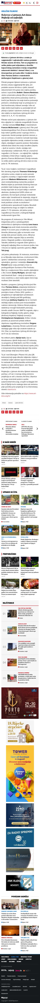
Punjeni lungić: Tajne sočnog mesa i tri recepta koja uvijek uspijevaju (29, 592)
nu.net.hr (26, 990)
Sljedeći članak (37, 428)
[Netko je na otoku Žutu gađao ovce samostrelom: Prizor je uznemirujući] (10, 584)
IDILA (22, 425)
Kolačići (3, 976)
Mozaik (21, 959)
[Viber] (10, 48)
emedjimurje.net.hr (5, 986)
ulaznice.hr (11, 389)
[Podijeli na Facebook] (2, 48)
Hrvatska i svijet (23, 651)
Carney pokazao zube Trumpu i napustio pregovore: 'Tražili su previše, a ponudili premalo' (30, 481)
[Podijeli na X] (6, 48)
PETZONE (23, 507)
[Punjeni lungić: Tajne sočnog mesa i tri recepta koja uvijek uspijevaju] (30, 584)
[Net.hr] (4, 970)
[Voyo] (11, 970)
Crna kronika (6, 522)
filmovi (4, 403)
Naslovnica (5, 957)
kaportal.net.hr (32, 986)
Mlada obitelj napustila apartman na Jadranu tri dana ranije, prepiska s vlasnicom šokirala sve (26, 612)
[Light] (23, 3)
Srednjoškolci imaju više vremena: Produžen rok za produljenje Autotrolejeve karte (29, 916)
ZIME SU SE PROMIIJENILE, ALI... (8, 538)
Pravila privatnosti (22, 976)
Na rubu (4, 962)
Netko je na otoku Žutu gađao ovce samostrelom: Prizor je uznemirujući (9, 592)
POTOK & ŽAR (24, 537)
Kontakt (33, 979)
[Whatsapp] (14, 48)
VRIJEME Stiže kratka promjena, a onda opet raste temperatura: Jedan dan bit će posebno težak (27, 677)
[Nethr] (27, 970)
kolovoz (10, 403)
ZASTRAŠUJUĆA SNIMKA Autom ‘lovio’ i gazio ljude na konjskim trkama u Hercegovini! (27, 661)
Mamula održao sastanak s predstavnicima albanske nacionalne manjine (12, 430)
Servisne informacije (6, 979)
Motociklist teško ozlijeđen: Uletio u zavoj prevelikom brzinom (29, 458)
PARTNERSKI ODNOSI (11, 425)
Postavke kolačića (11, 976)
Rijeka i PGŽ (25, 522)
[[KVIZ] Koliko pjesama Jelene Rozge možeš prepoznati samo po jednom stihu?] (30, 562)
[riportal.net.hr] (4, 998)
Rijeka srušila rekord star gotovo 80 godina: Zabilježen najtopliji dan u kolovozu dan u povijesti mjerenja (29, 944)
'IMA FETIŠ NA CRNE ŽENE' (24, 608)
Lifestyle (28, 959)
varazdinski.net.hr (16, 986)
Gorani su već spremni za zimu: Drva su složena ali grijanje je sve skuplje (9, 543)
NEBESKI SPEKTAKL (7, 938)
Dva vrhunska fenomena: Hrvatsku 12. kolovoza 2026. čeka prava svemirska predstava (10, 943)
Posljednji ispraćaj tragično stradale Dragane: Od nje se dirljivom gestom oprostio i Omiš (10, 459)
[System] (26, 3)
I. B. (4, 21)
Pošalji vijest (26, 979)
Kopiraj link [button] (21, 48)
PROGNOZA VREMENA (23, 673)
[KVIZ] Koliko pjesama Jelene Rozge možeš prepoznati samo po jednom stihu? (30, 571)
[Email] (17, 48)
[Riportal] (7, 3)
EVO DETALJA (24, 911)
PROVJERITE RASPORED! (24, 641)
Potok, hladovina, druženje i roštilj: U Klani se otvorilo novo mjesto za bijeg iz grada (29, 542)
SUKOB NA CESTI (6, 507)
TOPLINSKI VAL (25, 938)
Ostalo (21, 618)
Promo (19, 962)
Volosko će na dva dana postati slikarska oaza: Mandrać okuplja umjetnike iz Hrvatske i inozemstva (10, 916)
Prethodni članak (3, 428)
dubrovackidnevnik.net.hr (15, 990)
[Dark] (30, 3)
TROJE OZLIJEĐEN (22, 657)
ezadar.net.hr (4, 990)
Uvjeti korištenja (17, 979)
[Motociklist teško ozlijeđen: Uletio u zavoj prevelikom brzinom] (30, 450)
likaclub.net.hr (4, 993)
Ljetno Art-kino (19, 403)
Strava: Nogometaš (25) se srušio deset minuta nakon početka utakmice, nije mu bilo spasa (10, 571)
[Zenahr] (18, 970)
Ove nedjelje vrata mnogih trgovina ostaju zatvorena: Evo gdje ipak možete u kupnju (26, 646)
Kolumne (12, 962)
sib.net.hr (25, 986)
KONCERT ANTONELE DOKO (9, 911)
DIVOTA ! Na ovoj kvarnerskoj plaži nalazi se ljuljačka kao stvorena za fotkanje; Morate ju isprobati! (27, 431)
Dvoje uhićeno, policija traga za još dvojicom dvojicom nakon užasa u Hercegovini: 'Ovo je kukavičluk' (9, 482)
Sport (3, 959)
